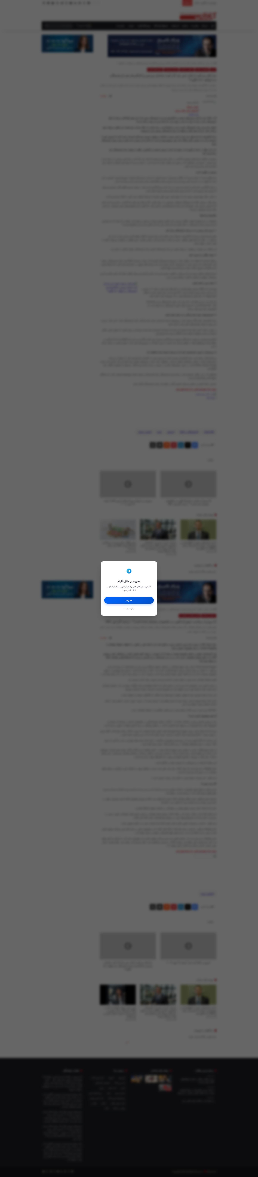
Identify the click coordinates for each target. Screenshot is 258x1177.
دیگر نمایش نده (129, 609)
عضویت (129, 600)
